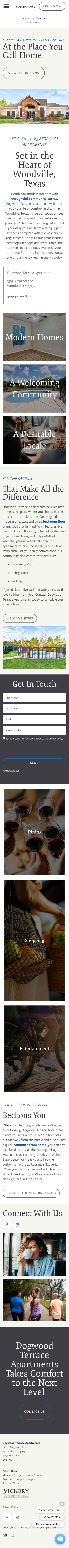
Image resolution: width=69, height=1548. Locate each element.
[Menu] (6, 6)
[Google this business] (17, 1225)
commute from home (29, 1144)
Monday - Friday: (12, 1475)
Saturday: (8, 1479)
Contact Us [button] (34, 1411)
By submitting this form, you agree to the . (34, 738)
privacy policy (56, 738)
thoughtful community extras (34, 198)
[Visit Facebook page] (7, 1225)
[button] (52, 6)
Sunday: (7, 1483)
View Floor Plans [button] (23, 73)
